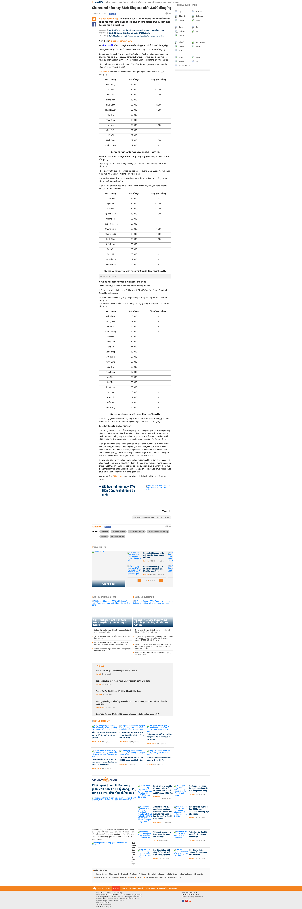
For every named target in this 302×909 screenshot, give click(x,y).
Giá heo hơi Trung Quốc (136, 532)
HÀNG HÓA (116, 888)
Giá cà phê (161, 874)
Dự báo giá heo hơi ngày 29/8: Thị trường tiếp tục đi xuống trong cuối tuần (112, 631)
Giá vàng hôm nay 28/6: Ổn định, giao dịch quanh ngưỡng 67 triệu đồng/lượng (136, 30)
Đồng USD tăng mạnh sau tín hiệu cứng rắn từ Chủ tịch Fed (158, 758)
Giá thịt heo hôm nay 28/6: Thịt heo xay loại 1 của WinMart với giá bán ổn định (136, 36)
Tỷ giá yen (133, 874)
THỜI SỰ (100, 888)
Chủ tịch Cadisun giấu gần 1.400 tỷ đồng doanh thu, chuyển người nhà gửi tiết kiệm (159, 736)
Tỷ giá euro (142, 874)
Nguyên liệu (123, 2)
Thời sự (155, 840)
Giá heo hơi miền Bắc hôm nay (158, 532)
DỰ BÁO (108, 888)
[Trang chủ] (94, 19)
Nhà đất (98, 674)
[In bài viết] (167, 13)
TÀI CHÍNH (132, 888)
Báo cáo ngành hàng (157, 2)
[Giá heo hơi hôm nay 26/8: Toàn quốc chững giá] (135, 570)
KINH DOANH (173, 888)
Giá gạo (131, 877)
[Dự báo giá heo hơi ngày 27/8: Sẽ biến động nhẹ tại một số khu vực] (135, 556)
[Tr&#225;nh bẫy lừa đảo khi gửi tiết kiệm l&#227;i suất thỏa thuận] (181, 835)
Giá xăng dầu (198, 874)
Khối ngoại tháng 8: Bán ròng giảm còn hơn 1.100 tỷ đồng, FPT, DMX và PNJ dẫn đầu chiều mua (131, 702)
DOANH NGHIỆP (162, 888)
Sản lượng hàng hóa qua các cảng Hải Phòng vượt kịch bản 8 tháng (153, 653)
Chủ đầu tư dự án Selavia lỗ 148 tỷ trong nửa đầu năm (198, 852)
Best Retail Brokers (152, 877)
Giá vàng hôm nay (101, 874)
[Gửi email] (170, 13)
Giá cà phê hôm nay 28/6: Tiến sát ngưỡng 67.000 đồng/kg (129, 33)
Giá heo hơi (104, 72)
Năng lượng (111, 2)
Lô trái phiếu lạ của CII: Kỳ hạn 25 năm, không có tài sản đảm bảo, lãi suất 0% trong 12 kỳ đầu (104, 762)
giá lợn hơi (104, 536)
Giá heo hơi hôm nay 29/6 (120, 41)
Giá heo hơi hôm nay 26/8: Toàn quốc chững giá (153, 567)
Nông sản (142, 2)
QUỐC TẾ (124, 888)
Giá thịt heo (118, 476)
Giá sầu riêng (113, 877)
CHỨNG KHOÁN (150, 888)
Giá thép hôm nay (101, 877)
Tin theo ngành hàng (186, 5)
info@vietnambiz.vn (106, 905)
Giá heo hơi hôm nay (108, 18)
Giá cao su (140, 877)
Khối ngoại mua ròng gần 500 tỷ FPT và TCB (134, 853)
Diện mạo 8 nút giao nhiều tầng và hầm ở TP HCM (116, 670)
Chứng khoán (100, 707)
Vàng (133, 2)
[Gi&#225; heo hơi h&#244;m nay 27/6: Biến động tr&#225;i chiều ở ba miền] (156, 495)
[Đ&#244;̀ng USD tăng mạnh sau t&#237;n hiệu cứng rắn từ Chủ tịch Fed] (160, 753)
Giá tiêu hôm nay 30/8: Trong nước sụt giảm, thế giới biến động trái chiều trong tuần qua (151, 622)
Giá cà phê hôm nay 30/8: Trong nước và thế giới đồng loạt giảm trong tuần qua (152, 631)
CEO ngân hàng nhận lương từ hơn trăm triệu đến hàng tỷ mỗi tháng (198, 788)
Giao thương (173, 2)
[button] (139, 580)
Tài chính (99, 694)
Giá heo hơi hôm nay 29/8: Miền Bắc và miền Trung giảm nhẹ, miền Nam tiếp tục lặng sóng (110, 622)
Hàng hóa (98, 2)
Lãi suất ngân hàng (186, 874)
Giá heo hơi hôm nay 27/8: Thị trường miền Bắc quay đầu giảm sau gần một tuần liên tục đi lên (111, 643)
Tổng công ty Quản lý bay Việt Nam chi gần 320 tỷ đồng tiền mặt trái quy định (104, 735)
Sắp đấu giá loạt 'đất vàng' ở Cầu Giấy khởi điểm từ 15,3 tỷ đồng (123, 681)
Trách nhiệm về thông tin (103, 907)
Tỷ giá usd (124, 874)
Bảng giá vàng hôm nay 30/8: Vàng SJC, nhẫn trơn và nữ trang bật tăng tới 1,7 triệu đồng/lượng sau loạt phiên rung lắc (153, 646)
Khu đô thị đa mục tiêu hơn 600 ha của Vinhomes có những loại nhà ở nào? (127, 714)
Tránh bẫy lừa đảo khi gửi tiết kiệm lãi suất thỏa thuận (118, 691)
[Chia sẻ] (94, 24)
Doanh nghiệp (96, 742)
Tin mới (100, 666)
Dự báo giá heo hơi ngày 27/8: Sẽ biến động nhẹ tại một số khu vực (153, 555)
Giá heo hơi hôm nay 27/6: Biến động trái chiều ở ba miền (119, 490)
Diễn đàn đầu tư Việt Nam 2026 (170, 877)
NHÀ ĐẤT (140, 888)
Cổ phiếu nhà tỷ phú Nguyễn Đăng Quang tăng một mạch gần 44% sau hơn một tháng (132, 735)
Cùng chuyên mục (144, 597)
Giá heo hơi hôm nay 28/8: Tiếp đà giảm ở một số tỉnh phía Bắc (112, 637)
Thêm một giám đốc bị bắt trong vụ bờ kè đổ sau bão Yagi (162, 834)
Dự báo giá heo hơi (117, 536)
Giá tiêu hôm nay (172, 874)
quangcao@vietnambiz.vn (194, 897)
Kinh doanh (157, 822)
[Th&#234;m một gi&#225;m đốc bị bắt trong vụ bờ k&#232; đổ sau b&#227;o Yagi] (145, 835)
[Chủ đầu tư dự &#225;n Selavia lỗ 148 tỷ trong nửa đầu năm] (181, 853)
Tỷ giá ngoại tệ (114, 874)
